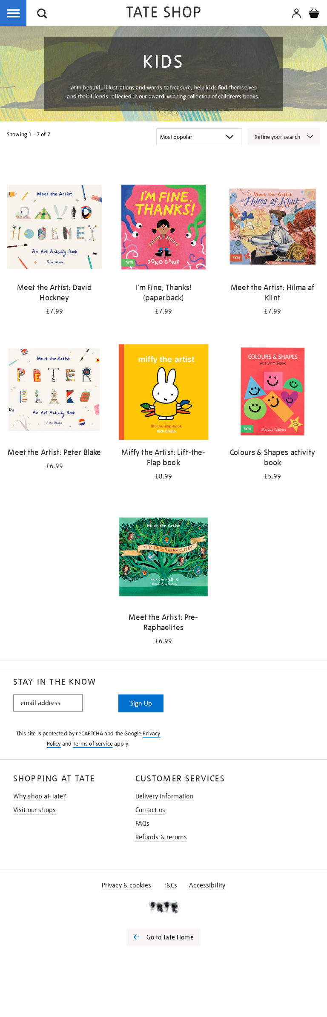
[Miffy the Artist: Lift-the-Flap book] (163, 393)
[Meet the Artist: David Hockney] (54, 228)
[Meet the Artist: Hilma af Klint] (272, 228)
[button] (42, 15)
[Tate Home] (163, 907)
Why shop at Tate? (39, 796)
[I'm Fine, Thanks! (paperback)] (163, 228)
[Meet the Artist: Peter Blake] (54, 393)
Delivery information (164, 796)
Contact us (150, 810)
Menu (13, 13)
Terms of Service (93, 743)
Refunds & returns (161, 837)
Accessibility (207, 885)
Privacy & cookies (127, 885)
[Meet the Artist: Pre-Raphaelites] (163, 558)
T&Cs (171, 885)
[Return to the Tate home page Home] (163, 13)
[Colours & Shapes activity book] (272, 393)
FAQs (142, 823)
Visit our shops (34, 810)
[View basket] (313, 14)
